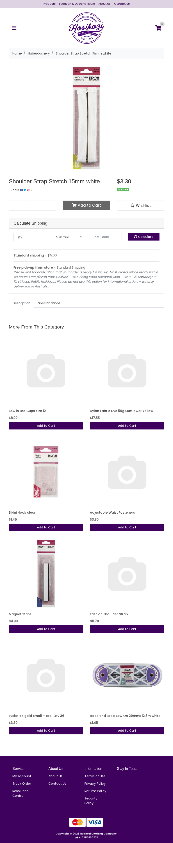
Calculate (145, 236)
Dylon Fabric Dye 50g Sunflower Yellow (121, 411)
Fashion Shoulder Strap (109, 614)
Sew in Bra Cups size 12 (27, 411)
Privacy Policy (95, 783)
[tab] (21, 303)
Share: (15, 190)
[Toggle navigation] (14, 28)
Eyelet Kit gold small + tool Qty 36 (36, 716)
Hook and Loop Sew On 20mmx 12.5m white (125, 716)
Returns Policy (95, 791)
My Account (21, 776)
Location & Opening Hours (77, 4)
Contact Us (122, 4)
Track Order (21, 783)
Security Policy (90, 800)
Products (49, 4)
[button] (140, 205)
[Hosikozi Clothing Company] (86, 28)
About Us (104, 4)
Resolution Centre (20, 793)
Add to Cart (89, 205)
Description (21, 303)
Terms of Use (94, 776)
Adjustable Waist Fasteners (112, 512)
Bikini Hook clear (22, 512)
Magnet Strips (20, 614)
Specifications (49, 303)
